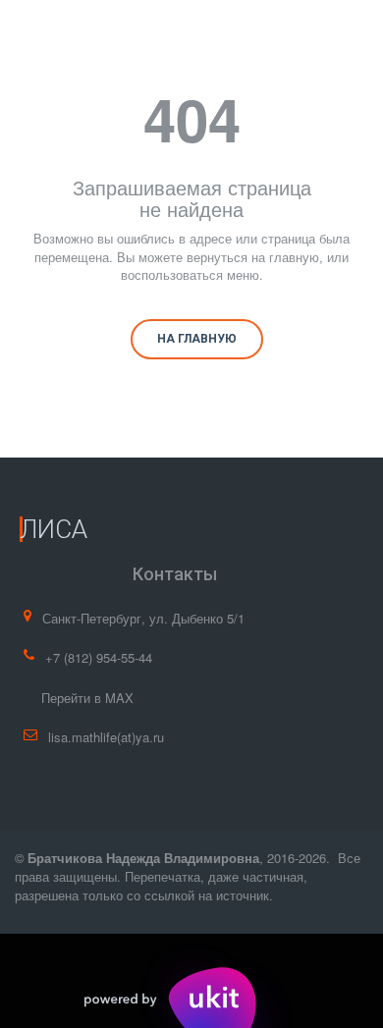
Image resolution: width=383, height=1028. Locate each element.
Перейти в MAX (87, 697)
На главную (197, 339)
